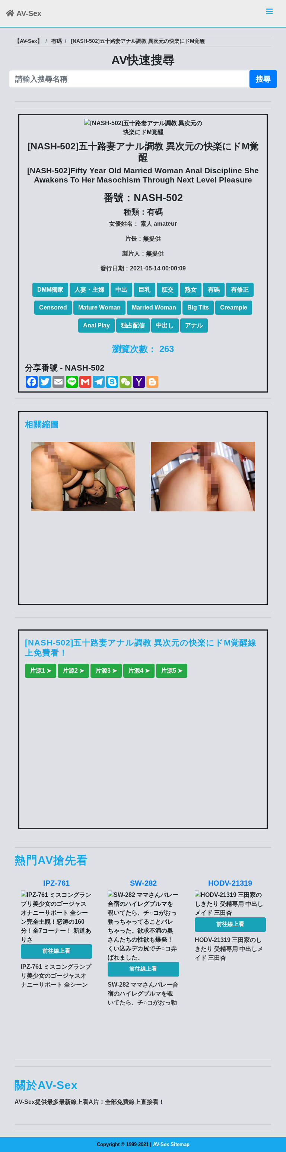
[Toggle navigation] (269, 13)
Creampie (233, 307)
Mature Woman (99, 307)
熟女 (191, 289)
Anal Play (96, 325)
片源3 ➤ (106, 670)
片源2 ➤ (73, 670)
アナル (194, 325)
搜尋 (263, 79)
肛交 (168, 289)
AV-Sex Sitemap (171, 1144)
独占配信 (133, 325)
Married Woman (154, 307)
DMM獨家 (50, 289)
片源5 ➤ (171, 670)
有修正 (240, 289)
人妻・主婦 (89, 289)
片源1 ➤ (40, 670)
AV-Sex (28, 13)
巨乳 (144, 289)
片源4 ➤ (139, 670)
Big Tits (198, 307)
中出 (121, 289)
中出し (165, 325)
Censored (53, 307)
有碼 (214, 289)
